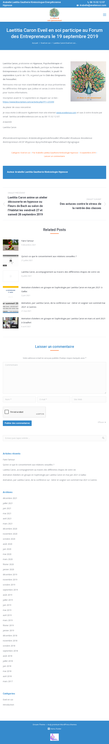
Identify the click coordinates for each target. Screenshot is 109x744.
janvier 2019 (8, 630)
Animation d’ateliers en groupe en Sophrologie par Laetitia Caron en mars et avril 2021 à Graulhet (63, 320)
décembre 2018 (10, 635)
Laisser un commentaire (54, 156)
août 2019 (7, 594)
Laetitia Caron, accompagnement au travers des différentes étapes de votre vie (60, 271)
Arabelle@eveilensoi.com (93, 5)
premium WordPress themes (64, 724)
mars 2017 (8, 681)
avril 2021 (7, 518)
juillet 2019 (8, 600)
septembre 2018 (10, 650)
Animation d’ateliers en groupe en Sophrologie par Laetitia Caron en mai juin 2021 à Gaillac (61, 289)
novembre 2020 (10, 533)
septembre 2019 (10, 589)
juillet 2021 (8, 503)
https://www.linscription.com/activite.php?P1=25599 (28, 101)
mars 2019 (8, 620)
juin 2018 (7, 666)
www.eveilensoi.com (66, 112)
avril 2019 (7, 615)
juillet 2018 (8, 661)
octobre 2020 (9, 539)
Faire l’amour (27, 240)
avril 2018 (7, 676)
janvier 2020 (8, 569)
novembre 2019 (10, 579)
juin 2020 (7, 549)
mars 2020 (8, 559)
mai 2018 (7, 671)
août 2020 (7, 544)
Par (55, 152)
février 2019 (8, 625)
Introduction (8, 704)
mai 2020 (7, 554)
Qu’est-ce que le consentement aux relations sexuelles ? (49, 256)
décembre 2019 (10, 574)
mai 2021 (7, 513)
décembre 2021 (10, 498)
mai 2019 (7, 610)
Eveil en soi (46, 43)
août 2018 (7, 656)
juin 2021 (7, 508)
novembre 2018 (10, 640)
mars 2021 (8, 523)
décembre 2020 (10, 528)
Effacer (101, 422)
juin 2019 (7, 605)
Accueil (35, 43)
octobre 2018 (9, 645)
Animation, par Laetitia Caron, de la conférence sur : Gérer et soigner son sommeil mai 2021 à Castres (63, 304)
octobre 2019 (9, 584)
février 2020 (8, 564)
